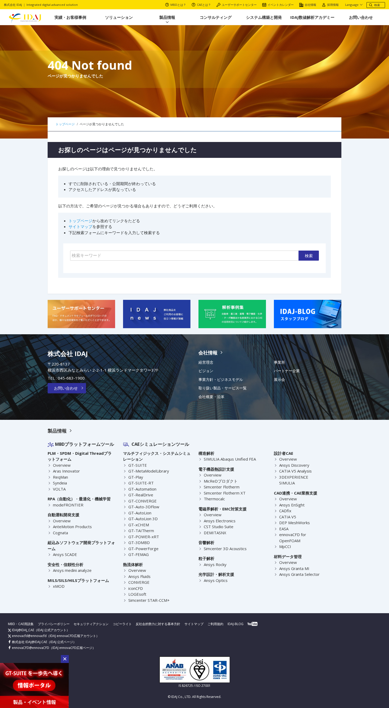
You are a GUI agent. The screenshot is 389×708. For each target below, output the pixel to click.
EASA (283, 528)
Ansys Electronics (220, 520)
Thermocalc (214, 498)
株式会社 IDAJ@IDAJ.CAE (29, 642)
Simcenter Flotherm (221, 486)
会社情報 (310, 5)
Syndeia (60, 483)
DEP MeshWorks (294, 522)
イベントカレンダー (281, 5)
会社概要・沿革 (211, 396)
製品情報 (167, 17)
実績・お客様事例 (70, 17)
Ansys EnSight (292, 504)
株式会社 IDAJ (68, 353)
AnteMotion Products (72, 526)
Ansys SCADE (65, 554)
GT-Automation (142, 489)
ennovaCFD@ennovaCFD (30, 647)
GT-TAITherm (141, 530)
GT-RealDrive (140, 494)
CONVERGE (139, 582)
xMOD (59, 586)
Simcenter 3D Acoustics (225, 548)
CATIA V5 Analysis (295, 471)
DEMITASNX (215, 532)
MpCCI (285, 546)
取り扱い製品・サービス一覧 (222, 388)
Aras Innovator (66, 471)
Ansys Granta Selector (299, 574)
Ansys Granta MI (294, 568)
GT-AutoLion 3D (143, 518)
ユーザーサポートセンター (239, 5)
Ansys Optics (216, 580)
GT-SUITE (137, 465)
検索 (309, 255)
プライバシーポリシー (54, 624)
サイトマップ (80, 226)
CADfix (285, 510)
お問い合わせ (361, 17)
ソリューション (119, 17)
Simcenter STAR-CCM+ (149, 600)
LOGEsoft (137, 594)
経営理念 (205, 362)
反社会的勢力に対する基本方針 (158, 624)
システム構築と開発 (264, 17)
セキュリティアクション (91, 624)
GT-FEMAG (138, 554)
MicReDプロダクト (221, 481)
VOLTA (59, 489)
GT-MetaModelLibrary (148, 471)
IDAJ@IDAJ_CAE (22, 630)
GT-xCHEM (138, 524)
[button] (65, 659)
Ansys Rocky (215, 564)
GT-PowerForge (143, 548)
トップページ (80, 220)
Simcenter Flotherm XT (225, 493)
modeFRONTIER (68, 504)
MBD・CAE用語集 (21, 624)
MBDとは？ (178, 5)
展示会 (279, 379)
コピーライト (122, 624)
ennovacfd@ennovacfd (29, 636)
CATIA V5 (287, 516)
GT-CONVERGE (142, 501)
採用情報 (333, 5)
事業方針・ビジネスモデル (220, 379)
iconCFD (135, 588)
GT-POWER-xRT (143, 536)
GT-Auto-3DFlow (143, 506)
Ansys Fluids (139, 576)
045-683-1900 (71, 378)
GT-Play (135, 477)
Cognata (60, 532)
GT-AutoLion (139, 512)
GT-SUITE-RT (141, 483)
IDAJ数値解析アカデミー (312, 17)
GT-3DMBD (139, 542)
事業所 (279, 362)
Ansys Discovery (294, 465)
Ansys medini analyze (72, 570)
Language (352, 5)
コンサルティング (216, 17)
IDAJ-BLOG (235, 624)
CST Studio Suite (218, 526)
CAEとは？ (204, 5)
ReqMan (60, 477)
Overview (62, 465)
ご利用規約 (215, 624)
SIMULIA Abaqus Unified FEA (230, 459)
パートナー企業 (287, 370)
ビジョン (205, 370)
